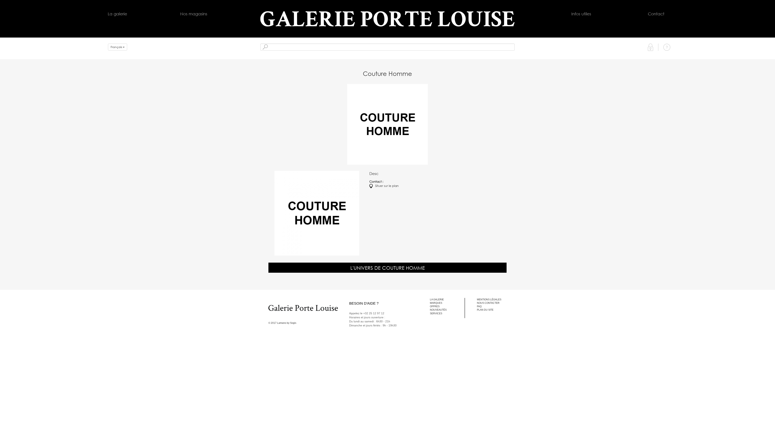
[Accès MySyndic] (650, 47)
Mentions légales (489, 299)
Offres (435, 306)
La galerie (117, 14)
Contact (656, 14)
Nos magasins (193, 14)
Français (117, 47)
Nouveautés (438, 309)
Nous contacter (488, 303)
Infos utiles (581, 14)
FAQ (479, 306)
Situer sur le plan (386, 186)
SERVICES (436, 313)
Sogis (293, 323)
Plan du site (485, 309)
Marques (436, 303)
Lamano (281, 323)
